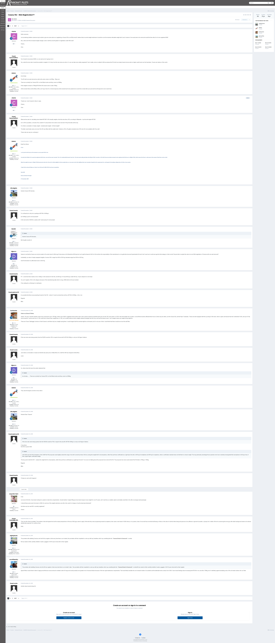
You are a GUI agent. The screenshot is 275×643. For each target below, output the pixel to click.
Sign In (2, 1)
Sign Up (2, 3)
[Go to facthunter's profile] (14, 315)
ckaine (15, 19)
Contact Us (137, 637)
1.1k (14, 241)
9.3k (14, 85)
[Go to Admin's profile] (14, 78)
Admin (14, 73)
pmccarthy (261, 36)
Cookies (143, 637)
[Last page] (19, 26)
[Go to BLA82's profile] (14, 234)
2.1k (14, 572)
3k (14, 263)
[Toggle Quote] (23, 233)
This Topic (262, 2)
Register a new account (69, 617)
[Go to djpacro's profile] (14, 256)
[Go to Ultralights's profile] (14, 193)
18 (14, 43)
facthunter (13, 310)
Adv (272, 2)
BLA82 (14, 229)
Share (237, 19)
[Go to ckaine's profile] (9, 19)
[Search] (268, 3)
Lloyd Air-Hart (13, 494)
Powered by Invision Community (140, 640)
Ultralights (13, 188)
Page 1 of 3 (24, 25)
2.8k (14, 200)
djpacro (13, 251)
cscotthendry (13, 559)
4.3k (14, 548)
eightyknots (13, 535)
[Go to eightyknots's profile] (14, 540)
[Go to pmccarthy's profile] (256, 36)
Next (15, 25)
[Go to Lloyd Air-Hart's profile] (14, 499)
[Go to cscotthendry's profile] (14, 564)
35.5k (14, 323)
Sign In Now (190, 617)
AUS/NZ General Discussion (28, 20)
